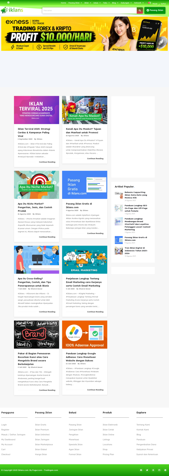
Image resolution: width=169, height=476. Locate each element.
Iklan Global (41, 449)
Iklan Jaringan (42, 439)
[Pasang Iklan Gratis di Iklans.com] (84, 185)
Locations (107, 444)
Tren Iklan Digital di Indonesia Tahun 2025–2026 (136, 251)
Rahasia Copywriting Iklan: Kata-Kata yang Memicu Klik (136, 195)
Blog (114, 3)
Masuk (155, 4)
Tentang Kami (143, 424)
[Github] (159, 470)
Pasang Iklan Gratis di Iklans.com (136, 238)
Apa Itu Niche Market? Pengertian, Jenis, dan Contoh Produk (35, 207)
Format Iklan (75, 454)
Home (63, 3)
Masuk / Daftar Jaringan (13, 434)
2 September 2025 (25, 139)
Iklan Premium (42, 429)
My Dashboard (8, 439)
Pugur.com (37, 470)
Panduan (140, 439)
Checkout (5, 454)
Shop (105, 449)
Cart (3, 449)
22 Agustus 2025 (72, 136)
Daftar (163, 4)
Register (5, 429)
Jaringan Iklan (76, 429)
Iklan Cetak (108, 429)
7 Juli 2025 (22, 289)
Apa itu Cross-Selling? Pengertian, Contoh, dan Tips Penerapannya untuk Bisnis (34, 282)
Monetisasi (74, 439)
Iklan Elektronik (110, 424)
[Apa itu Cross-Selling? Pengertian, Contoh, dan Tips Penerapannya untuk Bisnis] (36, 260)
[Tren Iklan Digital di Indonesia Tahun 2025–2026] (119, 251)
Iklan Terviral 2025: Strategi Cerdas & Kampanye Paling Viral (34, 133)
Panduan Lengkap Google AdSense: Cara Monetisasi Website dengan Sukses (81, 357)
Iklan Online (108, 434)
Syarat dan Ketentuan (147, 454)
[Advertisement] (84, 68)
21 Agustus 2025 (24, 214)
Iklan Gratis (40, 424)
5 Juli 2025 (70, 289)
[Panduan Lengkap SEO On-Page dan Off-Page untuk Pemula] (119, 208)
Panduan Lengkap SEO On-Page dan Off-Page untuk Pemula (136, 208)
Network (137, 3)
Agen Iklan (74, 449)
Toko (105, 3)
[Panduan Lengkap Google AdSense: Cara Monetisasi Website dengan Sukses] (84, 335)
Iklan (86, 3)
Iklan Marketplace (44, 444)
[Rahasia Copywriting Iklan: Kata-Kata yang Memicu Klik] (119, 195)
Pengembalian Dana (146, 444)
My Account (6, 444)
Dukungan (125, 3)
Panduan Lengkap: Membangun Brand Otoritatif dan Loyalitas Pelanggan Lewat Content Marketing (137, 224)
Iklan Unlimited (42, 434)
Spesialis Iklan (76, 444)
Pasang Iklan (74, 3)
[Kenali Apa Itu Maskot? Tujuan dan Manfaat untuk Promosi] (84, 110)
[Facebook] (141, 470)
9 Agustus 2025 (72, 210)
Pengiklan (73, 434)
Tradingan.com (51, 470)
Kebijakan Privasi (144, 449)
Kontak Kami (142, 429)
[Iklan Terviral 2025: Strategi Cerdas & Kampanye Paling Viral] (36, 110)
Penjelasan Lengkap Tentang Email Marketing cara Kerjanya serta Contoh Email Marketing (84, 282)
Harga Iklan (41, 454)
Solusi (96, 3)
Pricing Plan (108, 454)
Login (4, 424)
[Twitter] (147, 470)
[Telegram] (165, 470)
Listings (106, 439)
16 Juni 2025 (71, 364)
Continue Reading (47, 162)
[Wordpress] (153, 470)
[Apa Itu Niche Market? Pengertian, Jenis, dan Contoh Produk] (36, 185)
